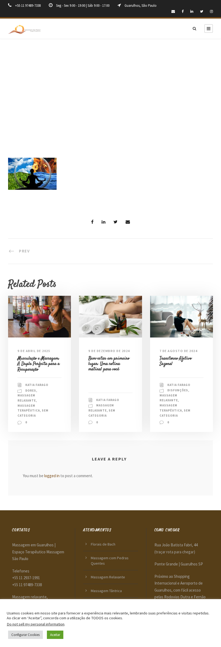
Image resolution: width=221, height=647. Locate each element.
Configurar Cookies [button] (25, 634)
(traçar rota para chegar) (174, 551)
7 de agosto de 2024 (179, 351)
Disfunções (177, 390)
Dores (30, 390)
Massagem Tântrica (106, 590)
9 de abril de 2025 (34, 351)
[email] (173, 11)
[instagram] (211, 11)
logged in (52, 475)
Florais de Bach (103, 544)
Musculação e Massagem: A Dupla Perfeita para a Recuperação (39, 364)
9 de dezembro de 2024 (109, 351)
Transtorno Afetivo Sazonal (176, 361)
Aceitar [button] (55, 634)
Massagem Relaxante (108, 577)
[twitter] (201, 11)
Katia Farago (36, 385)
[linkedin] (191, 11)
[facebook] (183, 11)
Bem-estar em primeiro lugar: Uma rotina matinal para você (108, 364)
